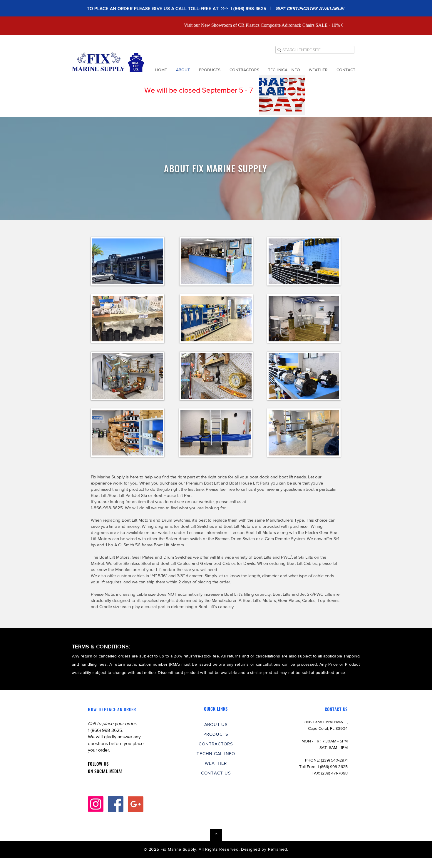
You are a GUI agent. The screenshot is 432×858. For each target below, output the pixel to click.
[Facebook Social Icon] (115, 804)
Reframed (277, 849)
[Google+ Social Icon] (135, 804)
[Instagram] (95, 804)
